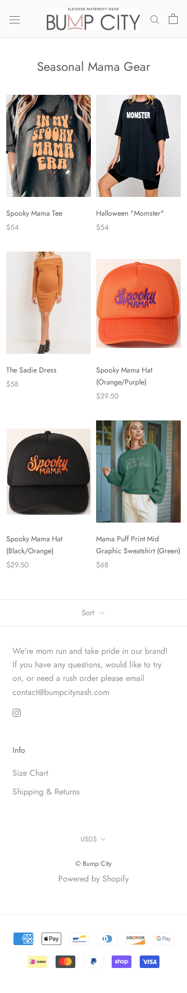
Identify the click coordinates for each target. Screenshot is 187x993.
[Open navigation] (14, 19)
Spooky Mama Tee (34, 213)
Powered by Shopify (93, 879)
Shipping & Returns (45, 792)
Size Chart (30, 773)
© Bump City (93, 863)
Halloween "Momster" (130, 213)
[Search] (154, 18)
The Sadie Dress (31, 370)
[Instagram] (16, 711)
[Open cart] (173, 19)
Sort (89, 612)
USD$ (89, 839)
